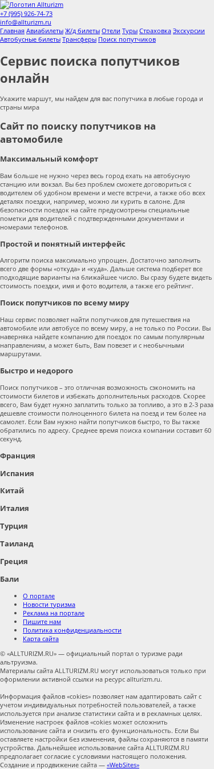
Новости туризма (49, 604)
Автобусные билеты (30, 39)
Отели (111, 30)
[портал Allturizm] (31, 4)
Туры (130, 30)
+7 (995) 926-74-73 (26, 13)
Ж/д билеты (82, 30)
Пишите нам (42, 621)
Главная (12, 30)
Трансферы (79, 39)
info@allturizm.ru (25, 22)
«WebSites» (123, 764)
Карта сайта (41, 638)
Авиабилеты (44, 30)
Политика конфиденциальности (72, 630)
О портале (39, 595)
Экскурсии (189, 30)
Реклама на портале (53, 613)
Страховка (155, 30)
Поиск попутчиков (127, 39)
